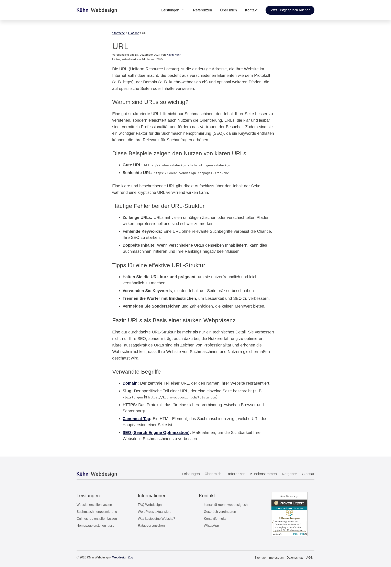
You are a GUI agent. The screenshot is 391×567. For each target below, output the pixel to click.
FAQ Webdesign (150, 504)
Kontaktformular (215, 518)
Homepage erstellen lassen (96, 525)
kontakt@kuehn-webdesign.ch (226, 504)
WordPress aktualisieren (155, 511)
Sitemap (260, 557)
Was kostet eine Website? (156, 518)
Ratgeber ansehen (151, 525)
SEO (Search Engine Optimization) (156, 432)
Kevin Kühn (174, 54)
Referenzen (202, 10)
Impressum (276, 557)
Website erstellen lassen (94, 504)
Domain (130, 383)
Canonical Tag (136, 418)
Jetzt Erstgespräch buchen (290, 10)
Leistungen (170, 10)
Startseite (118, 33)
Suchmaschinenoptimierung (97, 511)
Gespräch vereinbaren (220, 511)
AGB (309, 557)
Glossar (133, 33)
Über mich (228, 10)
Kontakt (251, 10)
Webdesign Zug (122, 557)
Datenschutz (295, 557)
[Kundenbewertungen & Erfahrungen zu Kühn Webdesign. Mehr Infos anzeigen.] (289, 535)
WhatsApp (211, 525)
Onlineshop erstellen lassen (97, 518)
